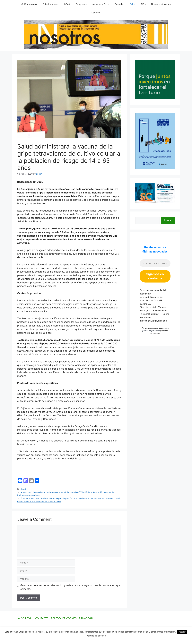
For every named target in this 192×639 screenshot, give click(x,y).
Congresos (81, 4)
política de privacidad (151, 331)
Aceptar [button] (182, 632)
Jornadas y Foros (100, 4)
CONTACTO (41, 618)
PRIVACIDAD (86, 618)
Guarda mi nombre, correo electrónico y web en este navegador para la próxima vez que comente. (70, 587)
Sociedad (119, 4)
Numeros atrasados (161, 4)
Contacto (96, 12)
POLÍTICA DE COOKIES (64, 618)
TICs (143, 4)
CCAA (67, 4)
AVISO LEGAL (25, 618)
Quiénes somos (29, 4)
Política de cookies (96, 635)
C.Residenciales (50, 4)
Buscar (168, 220)
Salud (132, 4)
